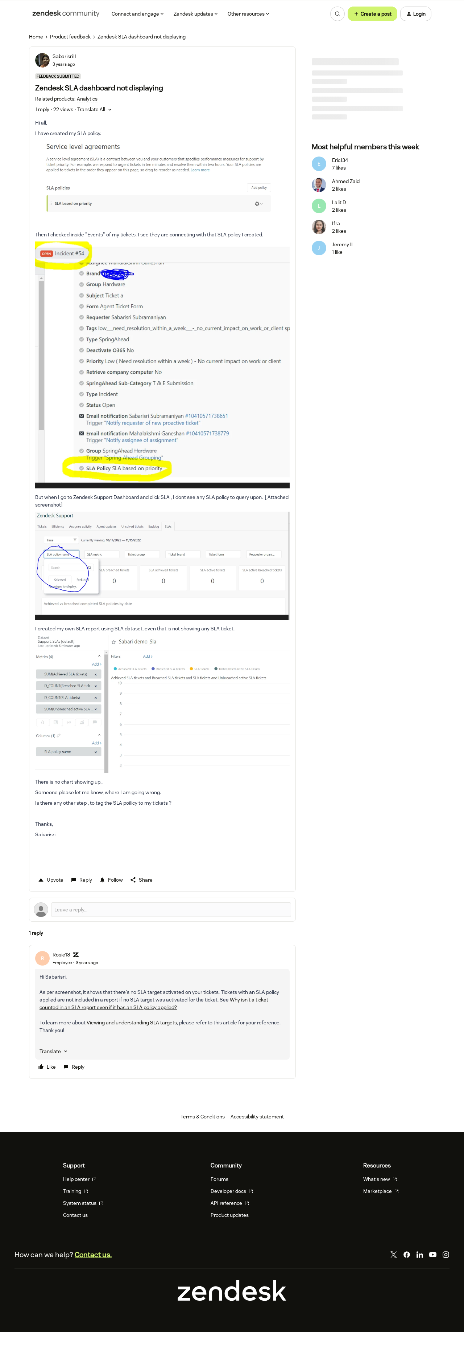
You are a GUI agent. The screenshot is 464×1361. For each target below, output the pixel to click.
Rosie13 (61, 954)
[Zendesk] (232, 1299)
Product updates (230, 1215)
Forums (219, 1179)
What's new (377, 1179)
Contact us (75, 1215)
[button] (372, 14)
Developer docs (229, 1191)
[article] (162, 1012)
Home (36, 36)
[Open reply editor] (162, 909)
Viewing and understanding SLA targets (132, 1022)
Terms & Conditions (203, 1116)
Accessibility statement (257, 1116)
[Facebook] (406, 1254)
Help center (77, 1179)
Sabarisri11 (64, 56)
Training (72, 1191)
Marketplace (378, 1191)
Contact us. (93, 1254)
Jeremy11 (342, 244)
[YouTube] (432, 1254)
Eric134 (340, 160)
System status (80, 1203)
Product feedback (70, 36)
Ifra (336, 223)
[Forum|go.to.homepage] (66, 14)
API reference (227, 1203)
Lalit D (339, 202)
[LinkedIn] (419, 1254)
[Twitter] (393, 1254)
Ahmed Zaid (346, 181)
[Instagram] (446, 1254)
